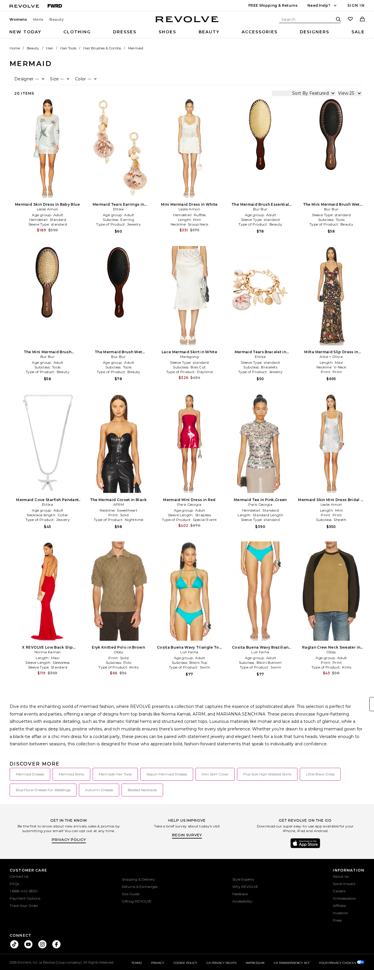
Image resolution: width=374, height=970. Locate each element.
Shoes (167, 31)
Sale (358, 31)
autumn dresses (99, 790)
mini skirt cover (215, 774)
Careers (339, 891)
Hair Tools (68, 48)
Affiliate (339, 905)
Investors (340, 913)
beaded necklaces (142, 790)
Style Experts (243, 879)
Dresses (124, 31)
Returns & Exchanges (139, 886)
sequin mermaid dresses (166, 774)
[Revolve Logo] (187, 22)
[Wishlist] (350, 19)
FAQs (14, 883)
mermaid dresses (30, 774)
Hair (49, 48)
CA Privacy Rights (221, 963)
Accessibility (242, 901)
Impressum (255, 963)
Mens (38, 20)
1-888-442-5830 (24, 891)
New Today (25, 31)
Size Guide (130, 894)
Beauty (56, 20)
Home (15, 48)
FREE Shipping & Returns (272, 5)
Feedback (240, 894)
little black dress (320, 774)
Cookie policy (185, 963)
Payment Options (25, 898)
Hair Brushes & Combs (102, 48)
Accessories (260, 31)
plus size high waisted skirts (267, 774)
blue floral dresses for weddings (43, 790)
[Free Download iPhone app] (305, 847)
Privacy (157, 963)
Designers (314, 31)
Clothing (77, 31)
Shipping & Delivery (138, 879)
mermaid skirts (71, 774)
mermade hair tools (115, 774)
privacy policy (69, 839)
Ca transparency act (291, 963)
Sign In (356, 5)
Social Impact (344, 883)
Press (337, 920)
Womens (18, 20)
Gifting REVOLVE (137, 901)
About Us (341, 876)
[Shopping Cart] (362, 19)
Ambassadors (344, 898)
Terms (136, 963)
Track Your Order (24, 905)
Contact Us (19, 876)
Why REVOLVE (245, 886)
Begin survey (187, 835)
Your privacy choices (338, 963)
